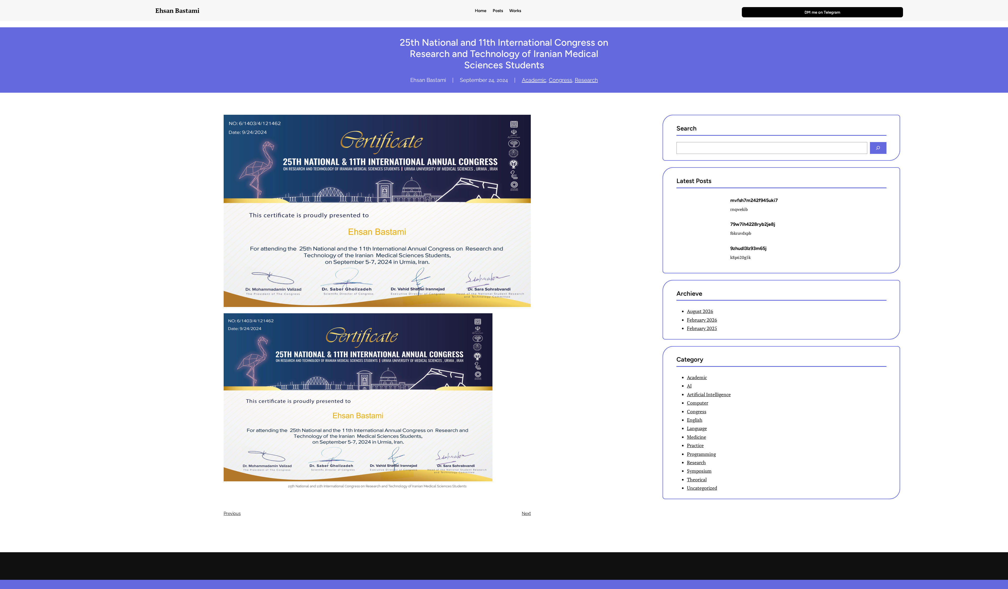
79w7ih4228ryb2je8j (752, 224)
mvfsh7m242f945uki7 (754, 200)
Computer (697, 403)
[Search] (878, 148)
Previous (232, 513)
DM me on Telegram (822, 12)
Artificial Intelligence (709, 394)
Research (586, 80)
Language (697, 428)
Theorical (697, 479)
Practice (695, 445)
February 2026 (702, 320)
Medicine (696, 437)
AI (689, 386)
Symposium (699, 471)
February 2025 (702, 328)
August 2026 (700, 311)
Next (526, 513)
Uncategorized (702, 488)
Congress (560, 80)
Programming (701, 454)
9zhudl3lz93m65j (748, 248)
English (694, 420)
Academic (534, 80)
